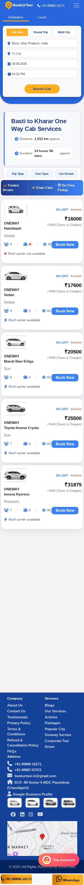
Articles (51, 717)
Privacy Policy (18, 723)
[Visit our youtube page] (40, 815)
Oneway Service (58, 735)
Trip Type (18, 173)
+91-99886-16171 (52, 5)
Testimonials (17, 717)
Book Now (65, 245)
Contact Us (16, 711)
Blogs (49, 705)
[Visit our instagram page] (31, 815)
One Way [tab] (17, 32)
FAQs (11, 751)
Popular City (55, 729)
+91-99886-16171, (28, 764)
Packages (52, 723)
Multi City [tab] (64, 32)
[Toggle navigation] (76, 5)
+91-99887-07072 (27, 770)
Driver (50, 747)
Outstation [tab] (15, 17)
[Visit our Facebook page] (13, 815)
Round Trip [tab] (41, 32)
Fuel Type (42, 173)
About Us (15, 705)
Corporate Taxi (57, 741)
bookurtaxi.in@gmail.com (35, 776)
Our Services (55, 711)
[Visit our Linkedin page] (22, 815)
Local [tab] (42, 17)
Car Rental (66, 173)
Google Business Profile (32, 794)
